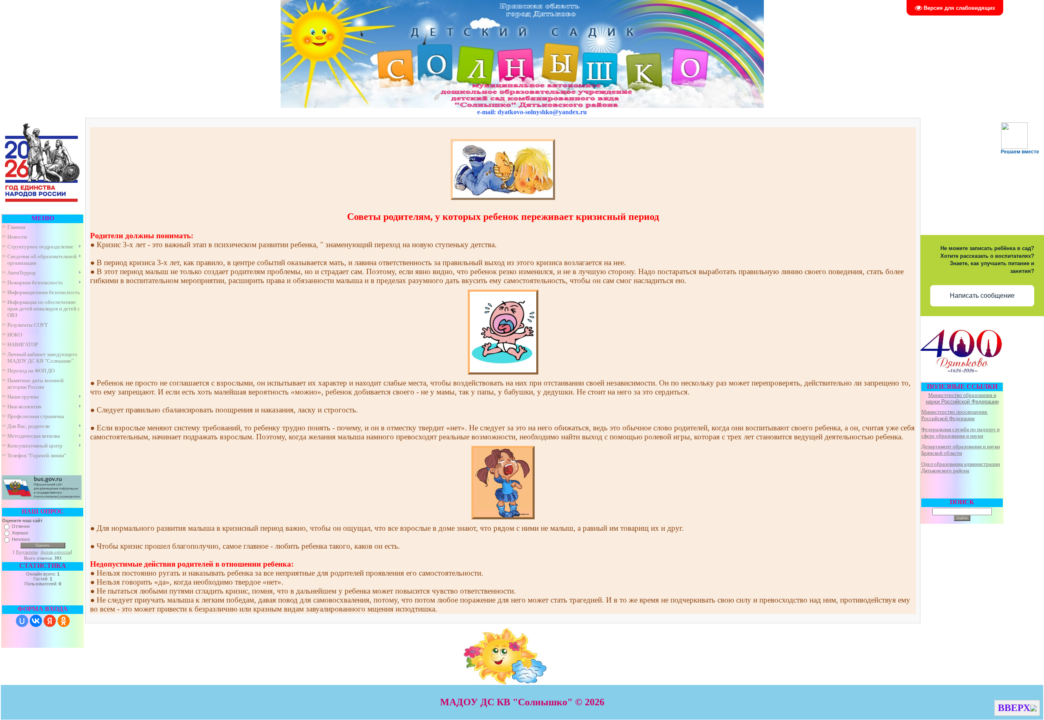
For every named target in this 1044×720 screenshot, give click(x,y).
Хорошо (20, 532)
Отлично (21, 526)
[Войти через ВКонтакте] (36, 621)
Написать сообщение (982, 295)
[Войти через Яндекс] (50, 621)
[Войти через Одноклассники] (64, 621)
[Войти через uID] (22, 621)
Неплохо (21, 539)
